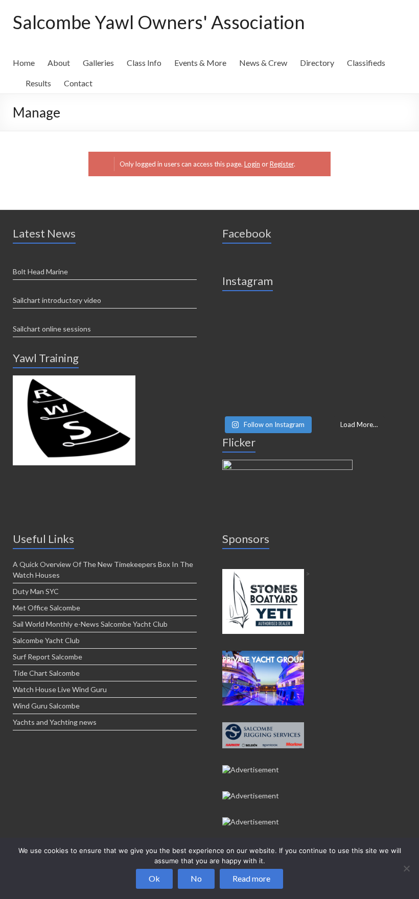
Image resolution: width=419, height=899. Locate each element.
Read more (251, 878)
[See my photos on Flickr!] (287, 464)
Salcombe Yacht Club (46, 640)
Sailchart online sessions (52, 328)
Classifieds (366, 62)
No (196, 878)
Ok (154, 878)
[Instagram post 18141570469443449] (314, 356)
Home (24, 62)
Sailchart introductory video (57, 300)
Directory (317, 62)
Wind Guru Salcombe (46, 705)
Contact (78, 83)
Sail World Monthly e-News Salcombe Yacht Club (90, 624)
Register (282, 164)
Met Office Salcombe (46, 607)
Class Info (144, 62)
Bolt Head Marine (40, 271)
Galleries (98, 62)
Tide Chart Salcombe (46, 673)
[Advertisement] (74, 379)
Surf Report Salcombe (47, 656)
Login (252, 164)
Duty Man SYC (36, 591)
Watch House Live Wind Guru (60, 689)
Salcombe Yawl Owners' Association (159, 22)
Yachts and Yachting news (55, 722)
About (59, 62)
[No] (406, 868)
